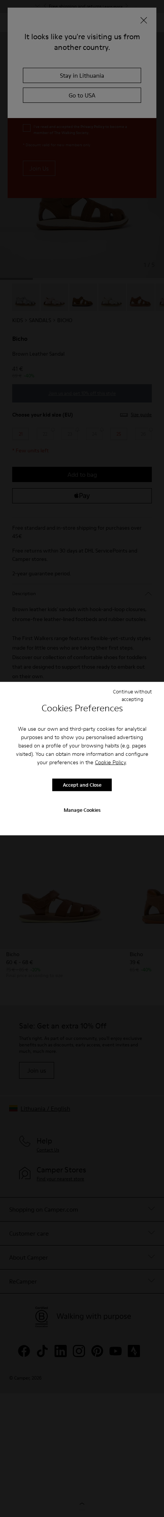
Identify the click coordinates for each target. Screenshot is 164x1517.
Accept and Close (82, 784)
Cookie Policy (110, 762)
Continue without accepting (132, 695)
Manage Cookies (82, 809)
